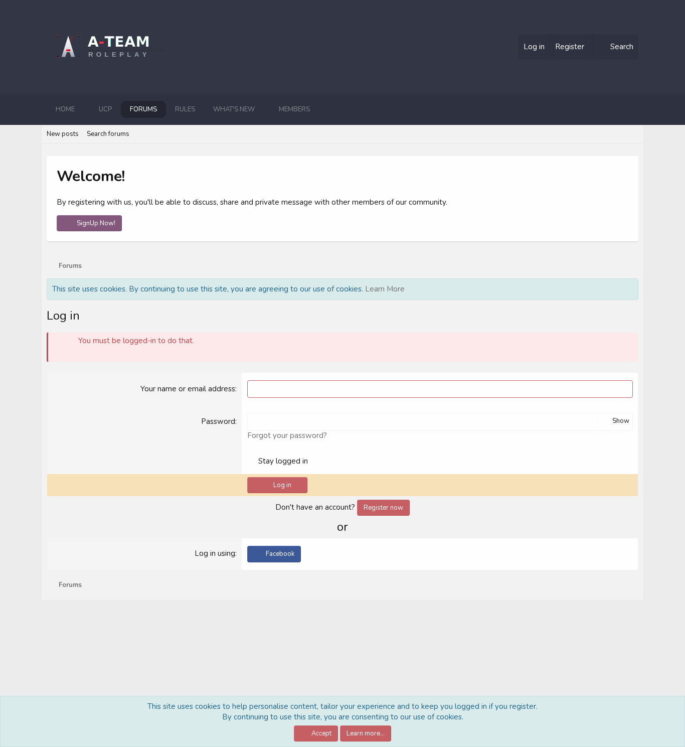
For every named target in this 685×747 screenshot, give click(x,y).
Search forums (108, 133)
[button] (83, 109)
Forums (143, 109)
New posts (63, 133)
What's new (234, 109)
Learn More (385, 289)
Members (294, 109)
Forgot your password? (287, 435)
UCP (105, 109)
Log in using (215, 553)
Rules (185, 109)
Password (218, 421)
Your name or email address (187, 389)
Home (65, 109)
